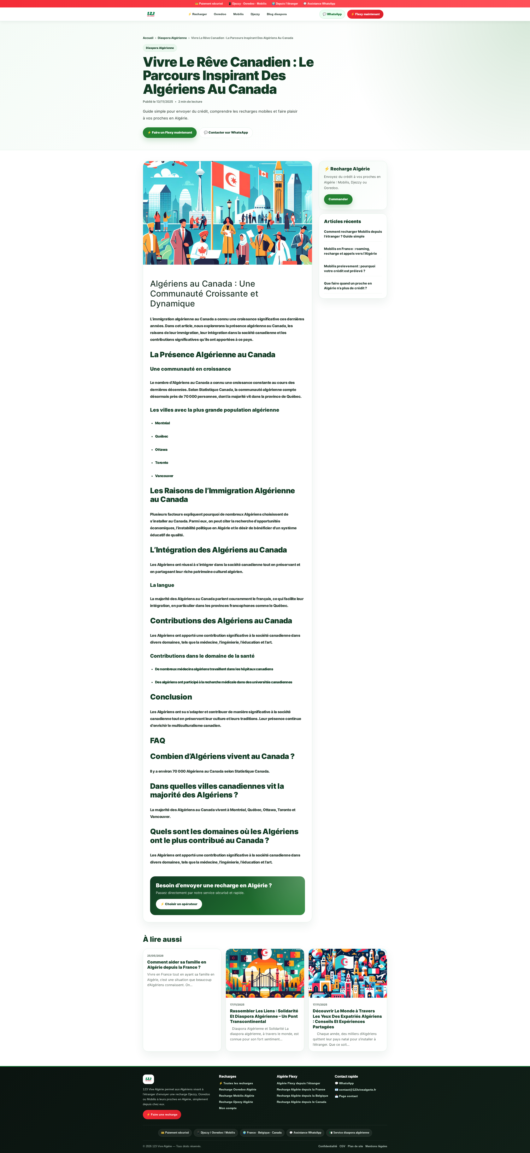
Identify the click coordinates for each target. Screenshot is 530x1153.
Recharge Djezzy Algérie (236, 1102)
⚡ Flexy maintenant (365, 14)
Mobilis (238, 14)
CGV (342, 1146)
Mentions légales (376, 1146)
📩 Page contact (346, 1096)
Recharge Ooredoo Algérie (237, 1089)
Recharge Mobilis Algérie (236, 1095)
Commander (338, 199)
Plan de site (355, 1146)
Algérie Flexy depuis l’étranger (298, 1083)
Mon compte (228, 1108)
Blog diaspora (277, 14)
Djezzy (255, 14)
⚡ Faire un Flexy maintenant (169, 132)
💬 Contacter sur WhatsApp (226, 132)
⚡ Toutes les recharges (236, 1083)
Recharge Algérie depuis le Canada (301, 1102)
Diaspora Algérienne (172, 38)
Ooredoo (220, 14)
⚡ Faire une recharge (162, 1114)
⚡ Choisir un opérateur (179, 904)
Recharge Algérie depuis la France (301, 1089)
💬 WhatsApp (332, 14)
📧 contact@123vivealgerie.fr (355, 1089)
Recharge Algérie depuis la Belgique (302, 1095)
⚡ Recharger (197, 14)
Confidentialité (327, 1146)
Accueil (148, 38)
